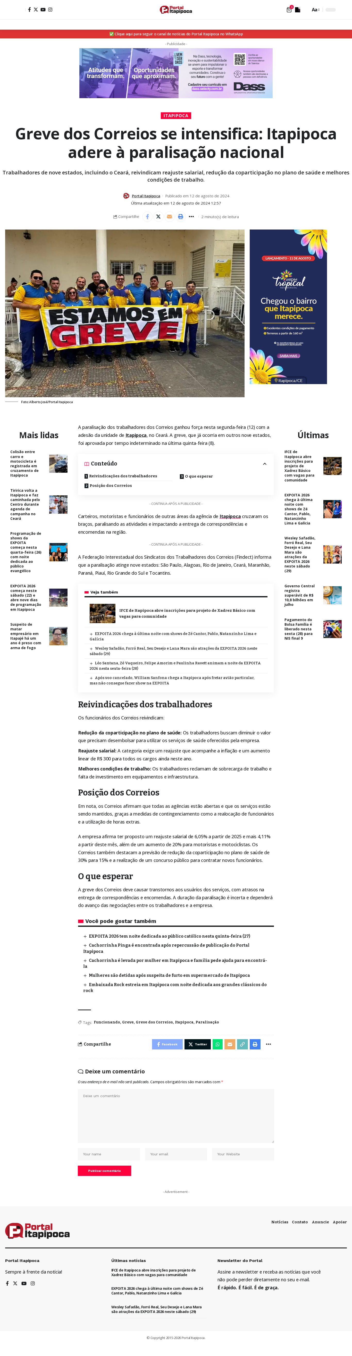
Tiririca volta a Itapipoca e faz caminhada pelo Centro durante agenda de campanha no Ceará (25, 504)
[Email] (169, 216)
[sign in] (21, 9)
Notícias (279, 1222)
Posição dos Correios (111, 485)
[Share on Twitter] (158, 216)
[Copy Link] (242, 1044)
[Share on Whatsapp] (218, 1044)
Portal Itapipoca (146, 195)
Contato (300, 1222)
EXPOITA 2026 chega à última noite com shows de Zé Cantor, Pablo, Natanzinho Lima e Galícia (298, 509)
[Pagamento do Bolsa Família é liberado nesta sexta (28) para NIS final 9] (332, 629)
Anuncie (320, 1222)
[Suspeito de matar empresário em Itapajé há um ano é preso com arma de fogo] (58, 636)
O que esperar (199, 476)
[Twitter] (35, 9)
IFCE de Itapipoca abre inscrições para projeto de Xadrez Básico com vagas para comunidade (299, 465)
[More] (192, 216)
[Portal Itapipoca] (176, 9)
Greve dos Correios (154, 1022)
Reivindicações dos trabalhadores (123, 476)
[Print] (180, 216)
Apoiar (340, 1222)
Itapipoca (176, 115)
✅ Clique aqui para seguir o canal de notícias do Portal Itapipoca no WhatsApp (176, 33)
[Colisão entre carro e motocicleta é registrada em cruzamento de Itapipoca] (58, 464)
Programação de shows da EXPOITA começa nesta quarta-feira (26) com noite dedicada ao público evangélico (25, 552)
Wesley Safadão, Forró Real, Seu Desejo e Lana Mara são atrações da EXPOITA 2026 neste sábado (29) (299, 554)
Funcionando (107, 1022)
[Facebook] (29, 9)
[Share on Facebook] (147, 216)
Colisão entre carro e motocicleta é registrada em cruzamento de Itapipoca (24, 463)
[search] (305, 9)
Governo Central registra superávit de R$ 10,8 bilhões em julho (299, 595)
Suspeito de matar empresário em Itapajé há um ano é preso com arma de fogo (25, 636)
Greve (128, 1022)
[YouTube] (43, 9)
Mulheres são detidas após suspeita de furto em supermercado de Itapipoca (169, 975)
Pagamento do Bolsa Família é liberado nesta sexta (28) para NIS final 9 (298, 629)
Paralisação (207, 1022)
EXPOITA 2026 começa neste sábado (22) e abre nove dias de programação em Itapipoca (25, 597)
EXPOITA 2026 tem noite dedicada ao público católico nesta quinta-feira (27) (169, 936)
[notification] (297, 9)
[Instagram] (50, 9)
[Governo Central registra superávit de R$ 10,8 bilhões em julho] (332, 595)
